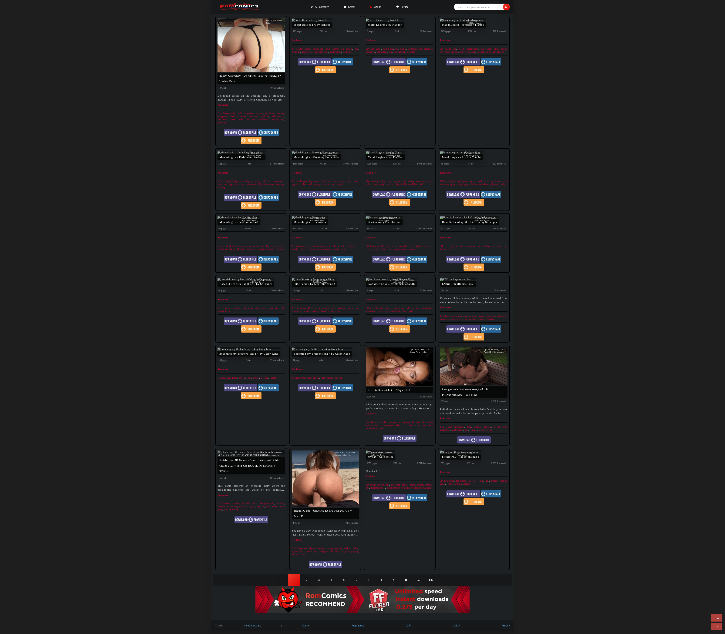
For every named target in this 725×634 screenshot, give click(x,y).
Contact (306, 625)
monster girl (457, 319)
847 (431, 580)
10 (406, 580)
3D (293, 49)
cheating (480, 52)
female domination (249, 116)
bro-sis (242, 378)
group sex (279, 249)
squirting (274, 378)
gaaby (233, 113)
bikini (330, 311)
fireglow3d (449, 481)
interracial (377, 249)
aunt (326, 52)
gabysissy (222, 122)
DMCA (456, 625)
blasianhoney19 (377, 246)
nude (394, 246)
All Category (322, 6)
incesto (459, 246)
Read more (223, 105)
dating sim (421, 422)
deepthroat (306, 52)
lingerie (249, 181)
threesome (250, 249)
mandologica (450, 49)
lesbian (369, 184)
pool (383, 487)
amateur (412, 249)
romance (378, 425)
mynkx (373, 484)
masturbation (335, 52)
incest (233, 119)
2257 (408, 625)
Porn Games (223, 113)
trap (282, 119)
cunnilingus (317, 52)
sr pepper (449, 246)
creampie (234, 116)
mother (335, 49)
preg (392, 249)
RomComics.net (252, 625)
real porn (259, 113)
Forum (404, 6)
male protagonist (245, 113)
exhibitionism (278, 116)
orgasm (398, 249)
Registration (358, 625)
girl (387, 246)
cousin (480, 481)
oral (381, 428)
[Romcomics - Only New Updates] (239, 7)
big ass (488, 52)
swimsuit (316, 311)
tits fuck (280, 503)
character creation (404, 425)
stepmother (497, 246)
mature (337, 311)
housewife (307, 184)
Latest (351, 6)
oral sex (454, 52)
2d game (473, 316)
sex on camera (327, 249)
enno (454, 316)
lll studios (382, 422)
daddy (368, 249)
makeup (467, 484)
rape (466, 319)
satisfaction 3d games (241, 503)
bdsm (355, 548)
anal (356, 49)
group (453, 184)
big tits (497, 427)
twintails (458, 484)
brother (256, 378)
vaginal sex (234, 184)
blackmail (265, 116)
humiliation (223, 119)
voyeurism (445, 52)
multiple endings (476, 319)
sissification (263, 119)
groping (488, 430)
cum (405, 249)
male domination (247, 119)
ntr (494, 52)
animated (477, 427)
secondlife (402, 246)
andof (372, 49)
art (418, 249)
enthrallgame (309, 548)
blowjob (500, 52)
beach (323, 311)
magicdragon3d (303, 308)
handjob (341, 308)
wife (343, 246)
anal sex (280, 113)
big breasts (346, 49)
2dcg (465, 316)
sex (425, 246)
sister (249, 378)
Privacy (506, 625)
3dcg (469, 427)
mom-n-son (318, 49)
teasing (274, 119)
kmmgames (459, 427)
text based (270, 113)
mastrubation (457, 430)
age (431, 246)
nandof (299, 49)
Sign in (377, 6)
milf (328, 49)
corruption (222, 116)
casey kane (226, 378)
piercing (503, 481)
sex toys (317, 184)
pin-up (419, 246)
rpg (459, 316)
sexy (412, 246)
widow (450, 484)
